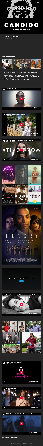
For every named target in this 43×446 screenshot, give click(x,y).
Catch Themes (30, 443)
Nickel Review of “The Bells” (12, 36)
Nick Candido (16, 38)
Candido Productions (8, 2)
